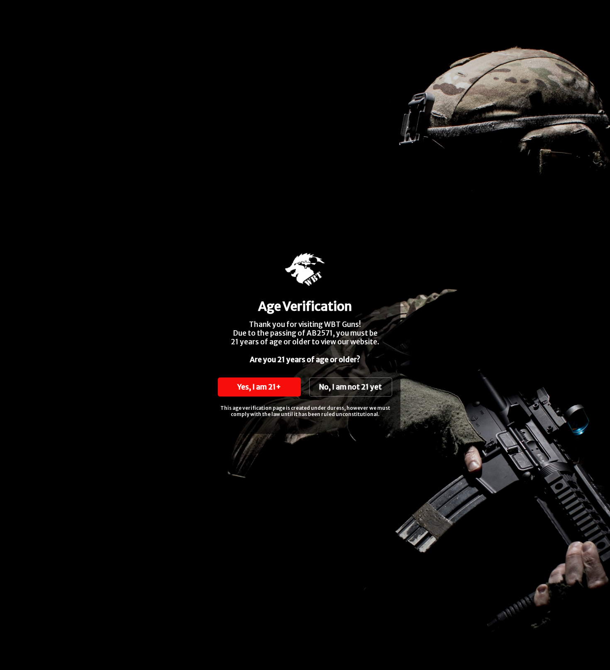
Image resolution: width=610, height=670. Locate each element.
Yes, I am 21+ (259, 387)
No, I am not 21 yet (350, 387)
